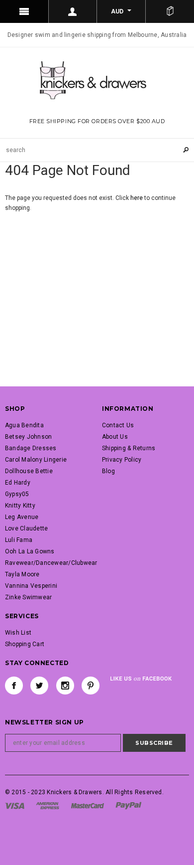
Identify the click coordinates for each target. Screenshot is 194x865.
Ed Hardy (17, 482)
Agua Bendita (24, 425)
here (136, 197)
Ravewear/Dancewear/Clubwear (51, 562)
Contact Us (118, 425)
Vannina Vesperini (31, 585)
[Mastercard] (87, 805)
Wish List (18, 632)
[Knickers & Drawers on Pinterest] (90, 685)
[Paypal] (128, 805)
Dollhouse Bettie (29, 471)
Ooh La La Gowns (30, 551)
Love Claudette (26, 528)
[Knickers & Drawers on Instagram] (65, 685)
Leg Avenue (21, 517)
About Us (115, 436)
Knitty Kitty (20, 505)
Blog (108, 471)
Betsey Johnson (28, 436)
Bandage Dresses (31, 448)
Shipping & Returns (128, 448)
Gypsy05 (17, 494)
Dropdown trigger (73, 11)
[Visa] (14, 805)
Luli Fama (18, 539)
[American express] (47, 805)
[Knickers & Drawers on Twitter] (39, 685)
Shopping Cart (24, 644)
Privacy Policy (121, 459)
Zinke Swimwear (28, 597)
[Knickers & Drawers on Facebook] (14, 685)
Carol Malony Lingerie (36, 459)
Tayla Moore (22, 574)
